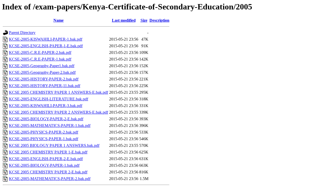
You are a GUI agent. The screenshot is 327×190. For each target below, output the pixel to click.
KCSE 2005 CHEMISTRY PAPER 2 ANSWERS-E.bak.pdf (58, 112)
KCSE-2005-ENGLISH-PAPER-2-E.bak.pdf (46, 159)
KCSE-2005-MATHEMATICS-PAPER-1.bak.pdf (49, 125)
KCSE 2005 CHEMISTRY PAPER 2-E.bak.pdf (48, 172)
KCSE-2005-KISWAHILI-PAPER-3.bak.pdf (45, 105)
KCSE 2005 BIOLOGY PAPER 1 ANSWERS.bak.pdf (54, 145)
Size (144, 20)
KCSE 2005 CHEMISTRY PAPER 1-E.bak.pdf (48, 152)
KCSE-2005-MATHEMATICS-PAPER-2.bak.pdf (49, 178)
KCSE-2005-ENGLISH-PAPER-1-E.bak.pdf (46, 46)
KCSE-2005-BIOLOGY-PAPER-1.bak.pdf (44, 165)
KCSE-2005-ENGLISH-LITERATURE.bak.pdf (48, 99)
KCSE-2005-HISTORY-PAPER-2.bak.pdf (43, 79)
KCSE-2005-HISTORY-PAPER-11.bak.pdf (44, 86)
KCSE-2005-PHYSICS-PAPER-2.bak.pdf (43, 132)
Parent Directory (22, 32)
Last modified (124, 20)
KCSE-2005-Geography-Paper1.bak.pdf (41, 66)
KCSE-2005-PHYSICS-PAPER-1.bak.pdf (43, 139)
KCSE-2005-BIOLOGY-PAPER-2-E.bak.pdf (46, 119)
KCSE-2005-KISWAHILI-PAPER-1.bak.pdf (45, 39)
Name (58, 20)
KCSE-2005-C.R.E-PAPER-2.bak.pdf (40, 52)
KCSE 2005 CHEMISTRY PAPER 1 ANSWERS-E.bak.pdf (58, 92)
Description (159, 20)
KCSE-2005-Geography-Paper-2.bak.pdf (42, 72)
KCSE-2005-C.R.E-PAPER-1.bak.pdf (40, 59)
